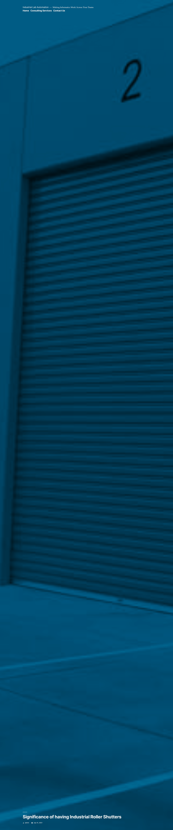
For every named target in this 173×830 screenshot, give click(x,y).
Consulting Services (41, 10)
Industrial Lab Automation (36, 7)
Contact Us (59, 10)
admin (27, 823)
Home (26, 10)
